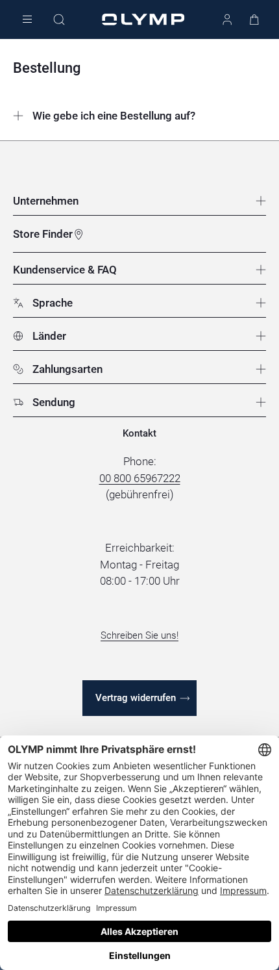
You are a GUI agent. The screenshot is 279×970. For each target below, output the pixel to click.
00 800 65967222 (139, 478)
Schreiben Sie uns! (139, 635)
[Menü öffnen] (27, 20)
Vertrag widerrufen (135, 698)
